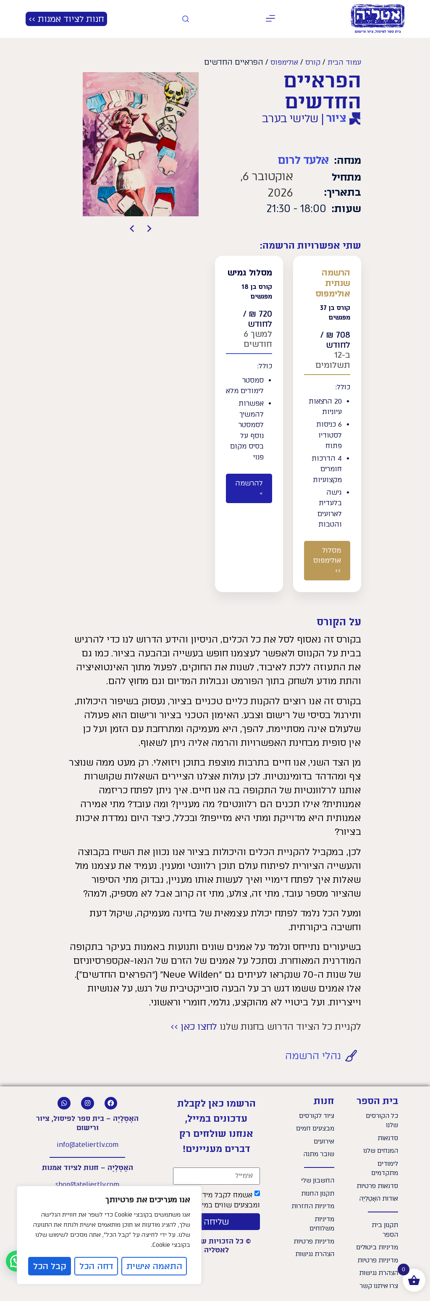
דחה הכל (96, 1266)
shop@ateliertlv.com (87, 1184)
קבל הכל (49, 1266)
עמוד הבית (344, 62)
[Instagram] (87, 1103)
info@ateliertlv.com (87, 1145)
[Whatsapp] (64, 1103)
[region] (109, 1235)
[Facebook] (111, 1103)
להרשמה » (249, 488)
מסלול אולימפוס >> (327, 560)
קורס (312, 62)
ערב (271, 118)
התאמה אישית (154, 1266)
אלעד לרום (303, 160)
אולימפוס (284, 62)
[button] (271, 19)
